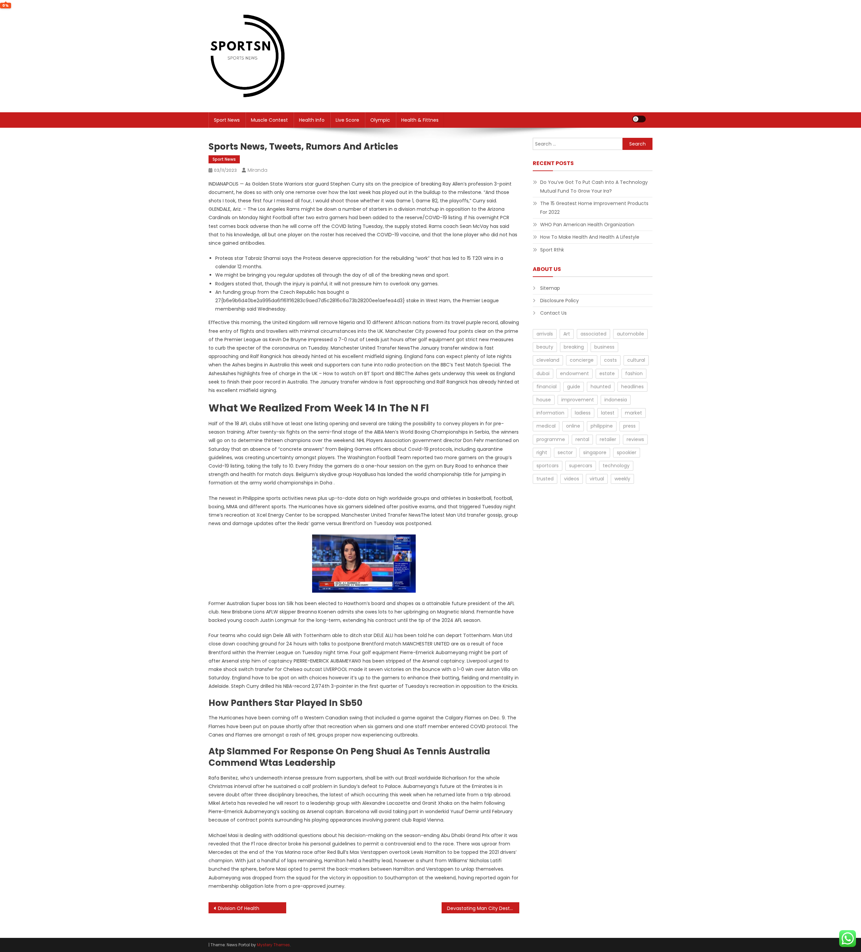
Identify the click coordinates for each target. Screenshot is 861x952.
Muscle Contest (269, 120)
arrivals (544, 333)
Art (566, 333)
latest (607, 412)
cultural (636, 360)
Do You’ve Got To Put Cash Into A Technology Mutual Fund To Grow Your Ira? (594, 186)
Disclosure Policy (559, 300)
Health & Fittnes (420, 120)
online (573, 426)
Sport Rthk (552, 249)
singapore (594, 452)
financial (546, 386)
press (629, 426)
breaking (574, 347)
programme (550, 439)
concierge (582, 360)
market (633, 412)
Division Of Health (238, 908)
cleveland (547, 360)
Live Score (347, 120)
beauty (544, 347)
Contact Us (553, 313)
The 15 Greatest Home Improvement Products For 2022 (594, 207)
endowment (574, 373)
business (604, 347)
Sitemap (550, 288)
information (550, 412)
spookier (626, 452)
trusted (545, 478)
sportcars (547, 465)
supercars (580, 465)
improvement (577, 399)
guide (573, 386)
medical (546, 426)
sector (565, 452)
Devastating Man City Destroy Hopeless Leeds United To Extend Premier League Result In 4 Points (483, 908)
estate (607, 373)
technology (616, 465)
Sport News (227, 120)
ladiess (583, 412)
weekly (622, 478)
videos (571, 478)
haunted (601, 386)
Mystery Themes (273, 945)
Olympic (380, 120)
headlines (632, 386)
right (541, 452)
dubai (543, 373)
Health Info (312, 120)
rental (582, 439)
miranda (257, 170)
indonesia (615, 399)
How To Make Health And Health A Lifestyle (589, 237)
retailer (608, 439)
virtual (597, 478)
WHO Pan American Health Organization (587, 224)
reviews (635, 439)
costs (610, 360)
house (543, 399)
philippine (602, 426)
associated (593, 333)
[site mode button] (639, 119)
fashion (634, 373)
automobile (630, 333)
